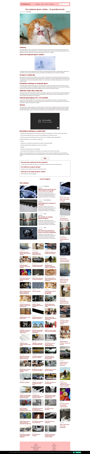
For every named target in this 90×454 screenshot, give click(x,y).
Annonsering (38, 4)
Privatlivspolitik (78, 452)
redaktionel (68, 11)
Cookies (46, 4)
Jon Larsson (28, 11)
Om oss (42, 4)
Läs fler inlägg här (45, 179)
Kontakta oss (51, 4)
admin (45, 213)
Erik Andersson (46, 186)
